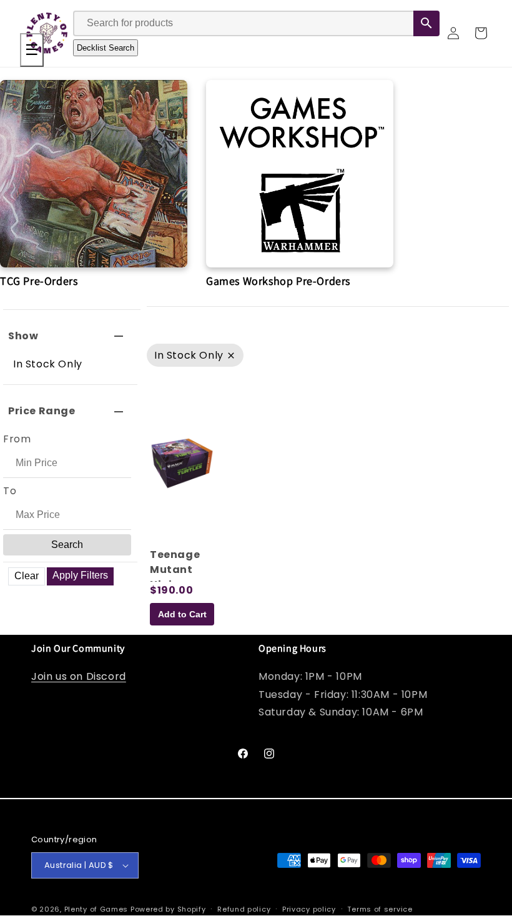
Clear (26, 575)
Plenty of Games (96, 909)
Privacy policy (309, 909)
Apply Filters (80, 575)
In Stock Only (47, 364)
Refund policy (243, 909)
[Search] (426, 23)
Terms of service (379, 909)
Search (67, 544)
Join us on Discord (78, 676)
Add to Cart (182, 614)
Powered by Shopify (168, 909)
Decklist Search (105, 47)
